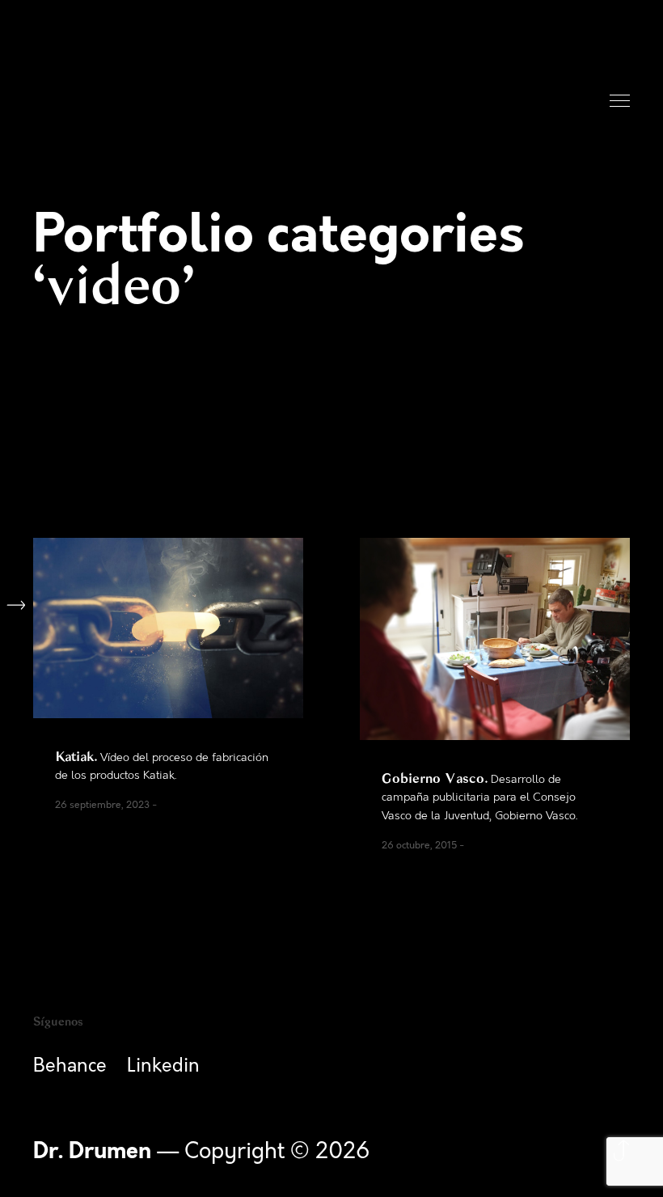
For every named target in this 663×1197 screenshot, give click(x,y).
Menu (621, 101)
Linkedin (163, 1065)
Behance (70, 1065)
